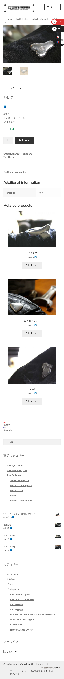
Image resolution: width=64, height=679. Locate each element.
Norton (11, 157)
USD (58, 21)
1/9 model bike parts (17, 470)
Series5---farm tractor (21, 500)
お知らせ (11, 579)
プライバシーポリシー (19, 670)
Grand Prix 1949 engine (22, 619)
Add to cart (25, 140)
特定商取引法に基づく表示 (42, 670)
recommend (13, 574)
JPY (57, 28)
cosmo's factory (22, 664)
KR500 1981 (16, 624)
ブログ (10, 584)
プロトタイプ (13, 589)
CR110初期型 (16, 604)
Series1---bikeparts (40, 18)
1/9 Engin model (15, 465)
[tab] (32, 172)
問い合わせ (14, 673)
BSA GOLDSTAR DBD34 (22, 599)
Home (10, 18)
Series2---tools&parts (21, 485)
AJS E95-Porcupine (20, 594)
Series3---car (16, 490)
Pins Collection (22, 18)
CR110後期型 (16, 609)
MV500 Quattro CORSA (21, 629)
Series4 (14, 495)
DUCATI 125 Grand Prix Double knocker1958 (32, 614)
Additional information (14, 172)
